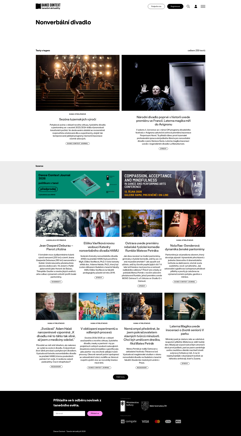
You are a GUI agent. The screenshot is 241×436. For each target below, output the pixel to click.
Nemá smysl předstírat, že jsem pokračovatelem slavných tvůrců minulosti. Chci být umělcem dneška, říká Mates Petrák (142, 336)
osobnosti (56, 282)
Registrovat (175, 6)
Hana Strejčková (77, 114)
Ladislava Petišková (56, 240)
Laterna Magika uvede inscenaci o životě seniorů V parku (185, 330)
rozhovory (56, 366)
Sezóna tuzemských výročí (77, 119)
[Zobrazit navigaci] (203, 6)
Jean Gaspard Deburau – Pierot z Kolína (56, 247)
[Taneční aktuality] (48, 6)
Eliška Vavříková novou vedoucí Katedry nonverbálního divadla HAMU (99, 246)
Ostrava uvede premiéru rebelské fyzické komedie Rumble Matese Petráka (142, 246)
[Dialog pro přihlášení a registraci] (195, 6)
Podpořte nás (156, 6)
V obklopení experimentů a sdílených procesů (99, 330)
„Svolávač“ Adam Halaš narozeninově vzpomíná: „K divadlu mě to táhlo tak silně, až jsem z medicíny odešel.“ (56, 334)
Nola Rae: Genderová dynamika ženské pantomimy (185, 247)
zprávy (163, 148)
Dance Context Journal (77, 143)
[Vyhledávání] (188, 6)
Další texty (120, 377)
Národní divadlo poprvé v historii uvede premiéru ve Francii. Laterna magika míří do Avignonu (163, 120)
